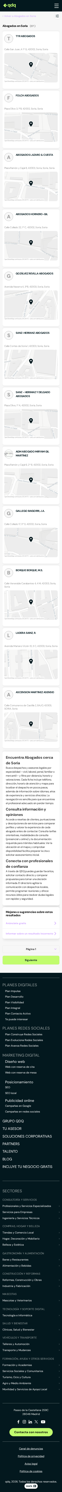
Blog (7, 1159)
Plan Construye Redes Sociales (23, 1034)
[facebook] (18, 1422)
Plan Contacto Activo (18, 1013)
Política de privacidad (31, 1456)
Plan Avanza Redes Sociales (22, 1045)
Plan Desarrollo (14, 996)
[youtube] (43, 1423)
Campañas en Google (18, 1106)
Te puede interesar (16, 1019)
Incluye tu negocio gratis (27, 1166)
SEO (7, 1087)
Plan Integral (12, 1008)
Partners (11, 1144)
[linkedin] (30, 1422)
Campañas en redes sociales (22, 1111)
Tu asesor (11, 1128)
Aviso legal (31, 1463)
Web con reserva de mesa (21, 1072)
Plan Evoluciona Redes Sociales (24, 1040)
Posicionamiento (19, 1082)
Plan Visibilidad (14, 1002)
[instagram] (24, 1422)
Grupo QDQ (13, 1121)
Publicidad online (19, 1101)
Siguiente (31, 960)
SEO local (11, 1093)
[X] (36, 1422)
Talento (10, 1151)
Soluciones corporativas (27, 1136)
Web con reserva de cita (20, 1067)
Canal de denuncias (31, 1448)
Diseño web (15, 1062)
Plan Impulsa (13, 991)
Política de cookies (31, 1471)
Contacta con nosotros (31, 1432)
